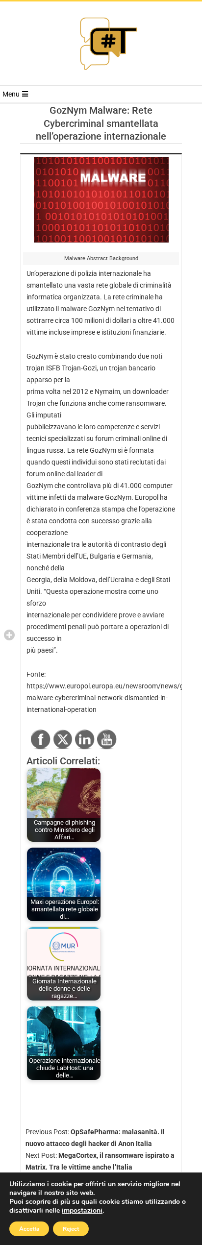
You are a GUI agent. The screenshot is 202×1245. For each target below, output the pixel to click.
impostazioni (82, 1210)
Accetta (29, 1229)
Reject (71, 1229)
